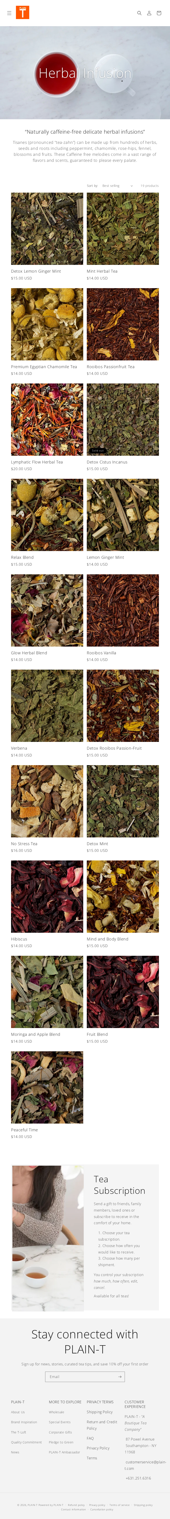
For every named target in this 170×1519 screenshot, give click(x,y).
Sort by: (92, 186)
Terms (92, 1458)
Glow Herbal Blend (29, 652)
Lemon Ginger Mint (105, 557)
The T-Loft (18, 1432)
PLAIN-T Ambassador (64, 1452)
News (15, 1452)
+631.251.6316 (138, 1478)
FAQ (90, 1438)
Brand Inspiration (24, 1422)
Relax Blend (22, 557)
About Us (18, 1412)
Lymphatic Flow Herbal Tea (37, 462)
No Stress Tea (24, 843)
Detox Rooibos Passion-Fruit (114, 748)
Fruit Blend (97, 1034)
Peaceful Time (24, 1129)
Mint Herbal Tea (102, 271)
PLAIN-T (33, 1505)
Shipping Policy (100, 1412)
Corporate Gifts (60, 1432)
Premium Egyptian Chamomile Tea (44, 366)
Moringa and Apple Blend (35, 1034)
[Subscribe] (120, 1377)
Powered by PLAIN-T (51, 1505)
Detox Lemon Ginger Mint (36, 271)
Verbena (19, 748)
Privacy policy (97, 1505)
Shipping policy (143, 1505)
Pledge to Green (61, 1442)
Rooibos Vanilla (101, 652)
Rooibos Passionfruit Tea (111, 366)
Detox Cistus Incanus (107, 462)
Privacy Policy (98, 1448)
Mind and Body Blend (107, 939)
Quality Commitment (26, 1442)
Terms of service (119, 1505)
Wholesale (56, 1412)
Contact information (73, 1509)
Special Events (60, 1422)
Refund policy (76, 1505)
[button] (9, 13)
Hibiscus (19, 939)
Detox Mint (97, 843)
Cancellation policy (101, 1509)
